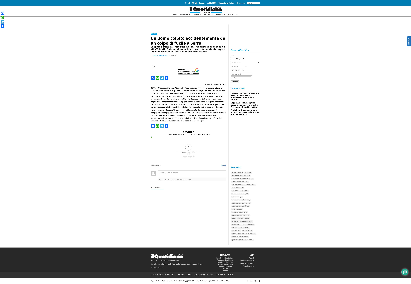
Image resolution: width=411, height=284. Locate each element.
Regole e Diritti (238, 233)
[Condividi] (2, 26)
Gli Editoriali (238, 188)
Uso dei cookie (204, 274)
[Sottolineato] (165, 179)
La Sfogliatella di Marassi (242, 221)
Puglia (230, 14)
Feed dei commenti (247, 263)
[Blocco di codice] (180, 179)
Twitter (225, 268)
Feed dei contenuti (247, 261)
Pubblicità (185, 274)
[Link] (183, 179)
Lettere (250, 224)
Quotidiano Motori (226, 3)
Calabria (196, 14)
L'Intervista (237, 209)
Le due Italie (238, 224)
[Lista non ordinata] (174, 179)
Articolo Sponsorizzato (241, 175)
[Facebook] (2, 13)
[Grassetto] (159, 179)
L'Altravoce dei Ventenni (241, 203)
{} (186, 179)
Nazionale (244, 227)
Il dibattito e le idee (240, 191)
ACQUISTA (211, 3)
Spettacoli (237, 240)
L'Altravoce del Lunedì (240, 206)
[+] (189, 179)
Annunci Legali (237, 172)
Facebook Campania (225, 264)
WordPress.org (248, 266)
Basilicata (207, 14)
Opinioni (236, 230)
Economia (250, 184)
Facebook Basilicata (225, 260)
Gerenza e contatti (163, 274)
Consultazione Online (240, 181)
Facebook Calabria (225, 262)
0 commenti (173, 55)
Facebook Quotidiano (225, 258)
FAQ (230, 274)
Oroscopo (240, 3)
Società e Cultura (240, 236)
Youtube (225, 270)
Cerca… (202, 3)
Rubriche (250, 233)
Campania (219, 14)
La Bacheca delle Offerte (240, 215)
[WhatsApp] (2, 17)
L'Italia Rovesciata (239, 212)
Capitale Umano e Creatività (242, 178)
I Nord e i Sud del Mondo (241, 200)
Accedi (223, 166)
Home (175, 14)
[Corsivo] (162, 179)
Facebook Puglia (225, 266)
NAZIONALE (184, 14)
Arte (248, 172)
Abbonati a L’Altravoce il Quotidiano (165, 260)
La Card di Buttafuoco (240, 218)
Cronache (237, 184)
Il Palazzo (237, 197)
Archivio (154, 34)
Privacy (220, 274)
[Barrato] (168, 179)
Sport (249, 240)
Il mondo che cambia (240, 194)
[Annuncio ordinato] (171, 179)
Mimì (235, 227)
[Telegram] (2, 22)
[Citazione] (177, 179)
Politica (247, 230)
